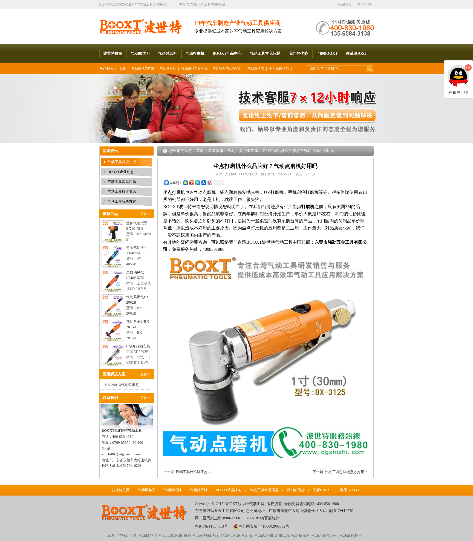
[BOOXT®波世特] (144, 22)
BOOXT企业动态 (121, 172)
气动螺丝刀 (140, 53)
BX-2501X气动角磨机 (122, 385)
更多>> (145, 214)
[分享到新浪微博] (191, 182)
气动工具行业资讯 (122, 191)
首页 (200, 151)
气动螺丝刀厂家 (142, 69)
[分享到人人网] (203, 182)
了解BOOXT (327, 53)
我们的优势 (298, 53)
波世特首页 (112, 53)
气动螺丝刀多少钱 (194, 69)
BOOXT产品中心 (227, 53)
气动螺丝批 (168, 69)
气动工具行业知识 (122, 162)
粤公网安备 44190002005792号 (263, 526)
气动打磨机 (194, 53)
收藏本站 (345, 4)
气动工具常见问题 (265, 53)
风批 (123, 69)
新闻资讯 (215, 151)
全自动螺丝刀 (279, 69)
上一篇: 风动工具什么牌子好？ (187, 472)
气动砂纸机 (167, 53)
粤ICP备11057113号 (211, 526)
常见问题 (364, 4)
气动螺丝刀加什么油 (227, 69)
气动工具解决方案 (122, 201)
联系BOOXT (356, 53)
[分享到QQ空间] (185, 182)
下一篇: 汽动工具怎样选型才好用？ (340, 472)
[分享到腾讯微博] (197, 182)
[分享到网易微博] (209, 182)
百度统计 (271, 518)
